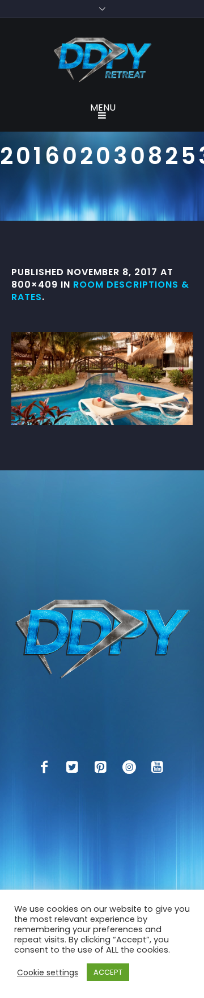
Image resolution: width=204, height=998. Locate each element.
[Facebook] (44, 767)
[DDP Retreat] (102, 60)
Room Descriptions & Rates (100, 291)
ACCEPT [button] (108, 972)
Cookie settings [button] (47, 972)
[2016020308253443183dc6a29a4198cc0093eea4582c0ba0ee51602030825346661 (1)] (102, 378)
